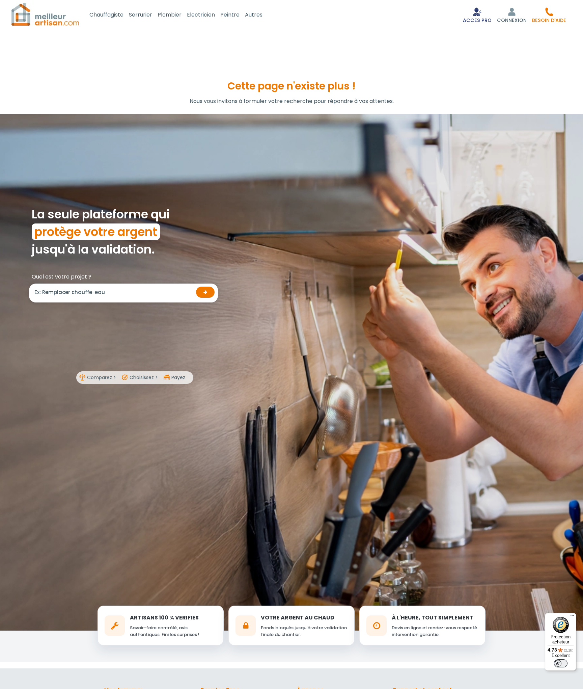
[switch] (560, 663)
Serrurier (140, 15)
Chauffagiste (106, 15)
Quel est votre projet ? (61, 277)
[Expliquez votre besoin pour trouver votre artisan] (205, 292)
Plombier (170, 15)
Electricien (201, 15)
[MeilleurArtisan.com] (45, 14)
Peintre (230, 15)
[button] (549, 15)
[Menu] (572, 617)
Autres (253, 15)
